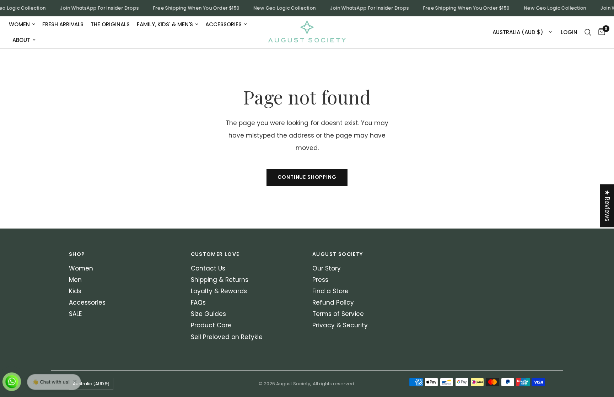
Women (19, 24)
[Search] (588, 32)
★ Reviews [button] (607, 205)
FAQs (198, 302)
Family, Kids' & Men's (165, 24)
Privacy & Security (340, 325)
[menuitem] (24, 24)
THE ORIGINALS (110, 24)
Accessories (223, 24)
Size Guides (208, 314)
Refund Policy (333, 302)
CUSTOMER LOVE (215, 254)
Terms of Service (338, 314)
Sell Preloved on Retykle (227, 337)
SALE (75, 314)
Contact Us (208, 268)
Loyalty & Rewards (219, 291)
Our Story (326, 268)
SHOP (77, 254)
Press (320, 279)
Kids (75, 291)
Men (75, 279)
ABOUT (21, 40)
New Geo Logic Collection (282, 8)
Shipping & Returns (219, 279)
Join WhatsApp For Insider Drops (96, 8)
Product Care (211, 325)
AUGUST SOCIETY (337, 254)
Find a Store (330, 291)
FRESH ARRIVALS (63, 24)
